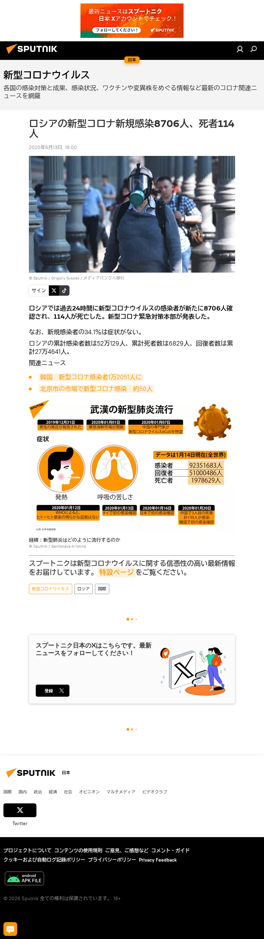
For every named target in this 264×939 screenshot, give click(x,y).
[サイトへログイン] (240, 49)
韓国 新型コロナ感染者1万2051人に (91, 377)
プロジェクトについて (27, 850)
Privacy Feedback (158, 860)
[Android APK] (24, 879)
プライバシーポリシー (112, 860)
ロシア (83, 588)
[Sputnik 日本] (33, 55)
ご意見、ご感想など (126, 850)
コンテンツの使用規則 (78, 850)
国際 (102, 588)
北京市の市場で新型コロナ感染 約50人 (96, 389)
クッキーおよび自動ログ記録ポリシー (44, 860)
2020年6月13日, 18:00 (53, 147)
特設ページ (116, 572)
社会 (68, 792)
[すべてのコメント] (10, 929)
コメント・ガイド (170, 850)
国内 (23, 792)
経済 (53, 792)
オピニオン (89, 792)
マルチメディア (121, 792)
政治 (38, 792)
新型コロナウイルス (50, 588)
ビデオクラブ (154, 792)
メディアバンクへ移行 (103, 278)
